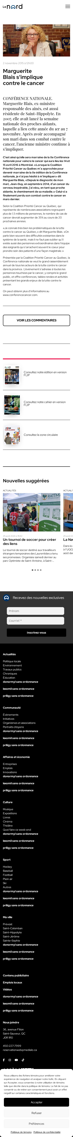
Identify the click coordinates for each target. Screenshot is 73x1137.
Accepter (36, 1102)
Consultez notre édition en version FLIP (45, 373)
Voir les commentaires (36, 320)
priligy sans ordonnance (18, 696)
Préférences (36, 1124)
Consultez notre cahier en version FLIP (45, 403)
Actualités (9, 490)
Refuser (37, 1113)
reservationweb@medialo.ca (20, 1050)
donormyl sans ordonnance (20, 681)
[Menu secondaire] (67, 6)
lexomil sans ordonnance (18, 689)
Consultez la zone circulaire (41, 435)
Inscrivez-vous (36, 632)
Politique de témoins (21, 1132)
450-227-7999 (12, 1046)
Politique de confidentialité (47, 1132)
